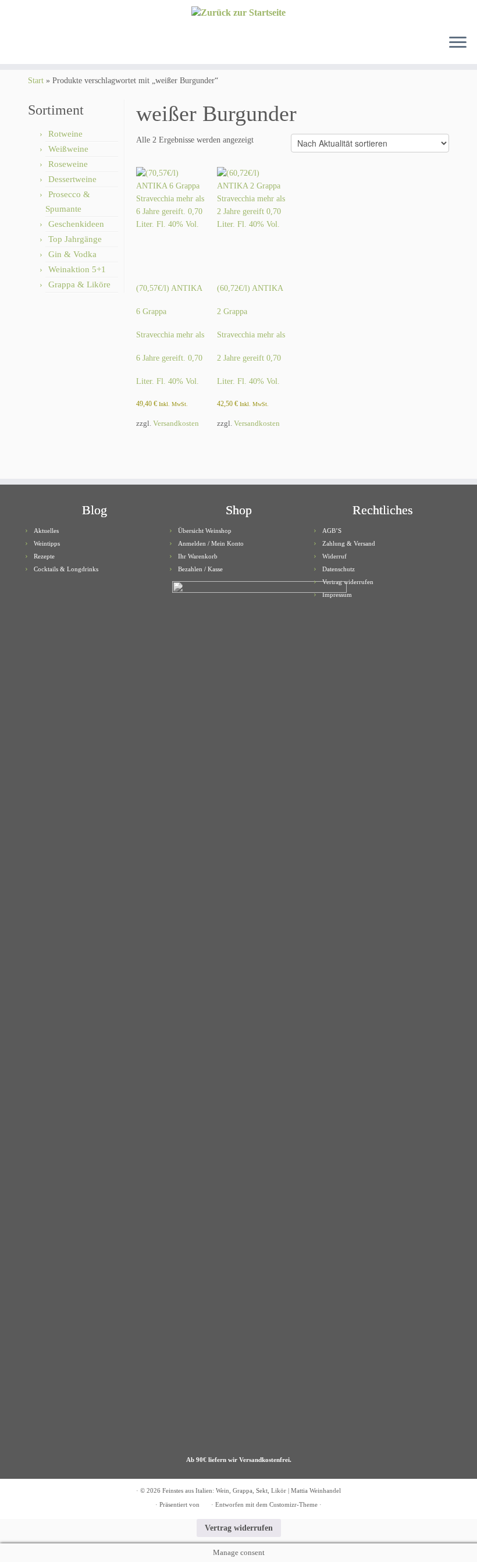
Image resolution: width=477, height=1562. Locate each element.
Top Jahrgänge (75, 239)
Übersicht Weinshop (205, 530)
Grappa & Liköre (79, 284)
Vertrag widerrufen (347, 581)
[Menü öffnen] (458, 43)
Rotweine (65, 133)
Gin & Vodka (72, 254)
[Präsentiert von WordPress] (205, 1503)
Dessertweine (72, 179)
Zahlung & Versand (348, 543)
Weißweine (68, 149)
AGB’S (331, 530)
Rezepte (44, 556)
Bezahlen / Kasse (200, 568)
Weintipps (47, 543)
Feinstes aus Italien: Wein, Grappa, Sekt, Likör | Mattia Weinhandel (251, 1490)
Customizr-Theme (293, 1504)
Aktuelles (46, 530)
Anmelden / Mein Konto (211, 543)
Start (36, 80)
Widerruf (334, 556)
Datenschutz (338, 568)
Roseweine (68, 164)
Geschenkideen (76, 224)
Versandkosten (176, 423)
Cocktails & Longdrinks (66, 568)
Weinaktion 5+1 (77, 269)
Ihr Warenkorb (198, 556)
